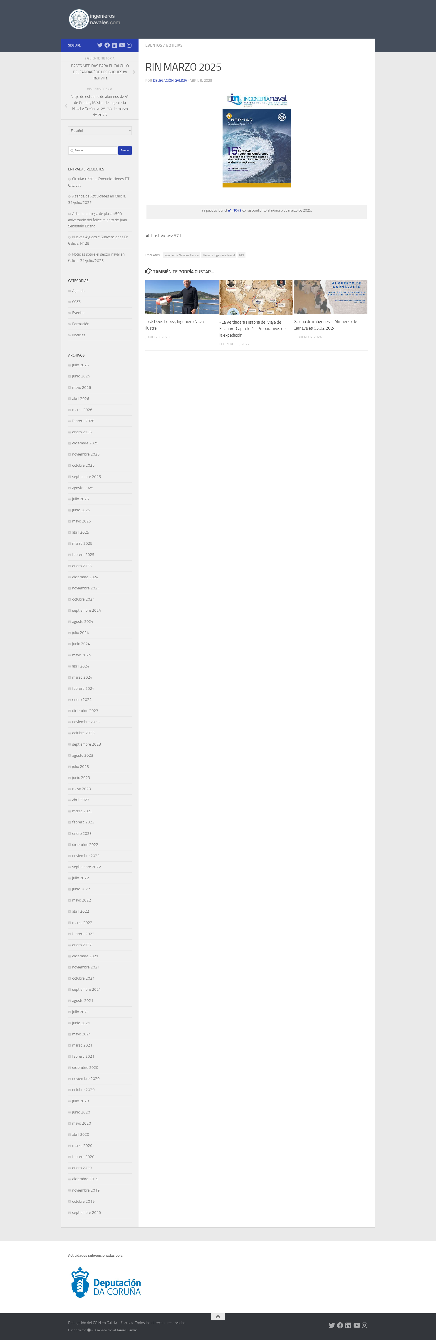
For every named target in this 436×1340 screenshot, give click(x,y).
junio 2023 (81, 777)
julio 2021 (80, 1012)
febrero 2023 (83, 822)
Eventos (153, 45)
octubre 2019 (83, 1201)
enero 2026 (82, 432)
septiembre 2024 (86, 610)
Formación (80, 324)
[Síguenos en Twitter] (100, 45)
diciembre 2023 (85, 710)
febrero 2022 (83, 933)
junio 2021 (81, 1023)
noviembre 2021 (86, 967)
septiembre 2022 (86, 867)
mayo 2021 (81, 1034)
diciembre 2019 (85, 1179)
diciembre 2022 (85, 844)
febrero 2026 (83, 421)
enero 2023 (82, 833)
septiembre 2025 (86, 476)
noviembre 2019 (86, 1190)
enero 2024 (82, 699)
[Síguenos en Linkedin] (114, 45)
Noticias (174, 45)
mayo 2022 (81, 900)
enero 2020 (82, 1167)
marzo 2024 (82, 677)
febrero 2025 (83, 554)
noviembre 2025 (86, 454)
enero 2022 (82, 945)
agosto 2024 (82, 621)
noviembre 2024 (86, 588)
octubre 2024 (83, 599)
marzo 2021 (82, 1045)
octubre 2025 (83, 465)
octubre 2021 (83, 978)
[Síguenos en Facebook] (107, 45)
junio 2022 (81, 889)
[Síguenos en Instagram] (129, 45)
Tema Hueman (127, 1330)
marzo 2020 (82, 1145)
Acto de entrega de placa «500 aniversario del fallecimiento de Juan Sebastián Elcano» (97, 219)
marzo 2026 (82, 409)
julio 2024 (80, 632)
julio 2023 (80, 766)
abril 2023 (80, 800)
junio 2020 (81, 1112)
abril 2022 (80, 911)
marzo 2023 (82, 811)
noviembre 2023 (86, 721)
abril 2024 (80, 666)
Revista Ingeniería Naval (219, 255)
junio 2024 (81, 643)
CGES (76, 301)
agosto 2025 (82, 487)
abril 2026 (80, 398)
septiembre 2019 (86, 1212)
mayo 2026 (81, 387)
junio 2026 (81, 376)
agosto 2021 (82, 1000)
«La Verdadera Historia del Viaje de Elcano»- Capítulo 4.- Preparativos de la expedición (252, 329)
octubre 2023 (83, 733)
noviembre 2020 (86, 1078)
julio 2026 (80, 365)
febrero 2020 (83, 1156)
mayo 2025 (81, 521)
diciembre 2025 (85, 443)
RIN (241, 255)
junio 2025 (81, 510)
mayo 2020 (81, 1123)
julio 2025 (80, 499)
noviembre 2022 (86, 855)
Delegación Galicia (170, 80)
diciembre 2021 (85, 956)
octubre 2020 (83, 1089)
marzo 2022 (82, 922)
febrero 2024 (83, 688)
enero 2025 (82, 566)
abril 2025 (80, 532)
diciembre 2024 (85, 577)
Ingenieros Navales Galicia (181, 255)
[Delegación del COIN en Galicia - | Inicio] (94, 19)
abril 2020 (80, 1134)
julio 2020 (80, 1101)
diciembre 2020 (85, 1067)
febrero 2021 (83, 1056)
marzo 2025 (82, 543)
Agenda (78, 290)
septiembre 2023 (86, 744)
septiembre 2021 (86, 989)
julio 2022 (80, 878)
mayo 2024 (81, 655)
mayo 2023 (81, 788)
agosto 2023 (82, 755)
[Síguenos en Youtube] (121, 45)
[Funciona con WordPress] (89, 1330)
